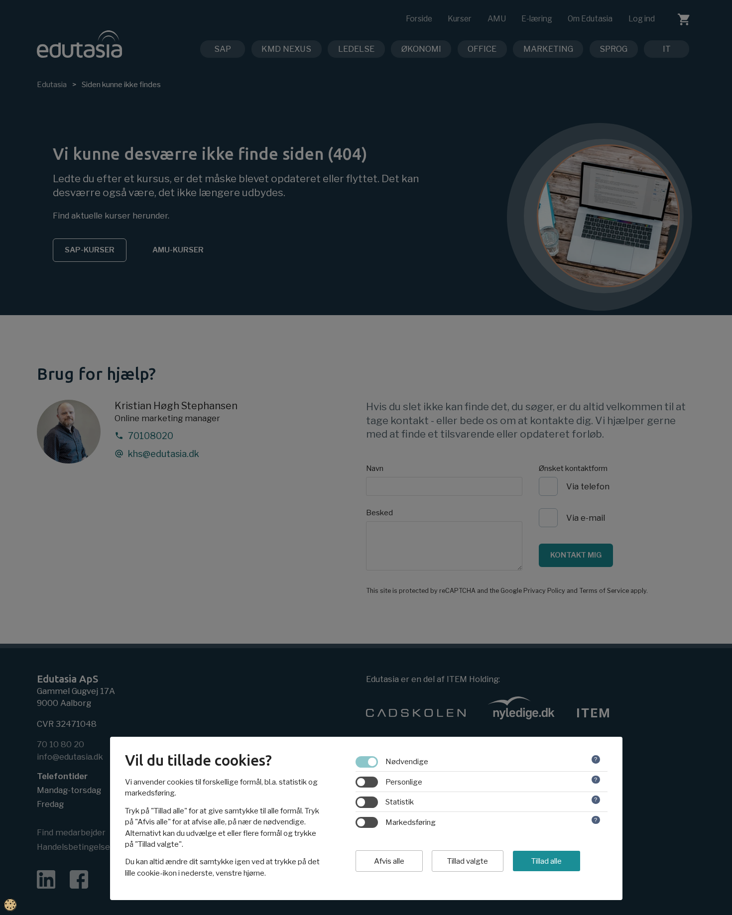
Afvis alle (389, 861)
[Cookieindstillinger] (10, 905)
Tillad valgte (467, 861)
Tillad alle (546, 861)
